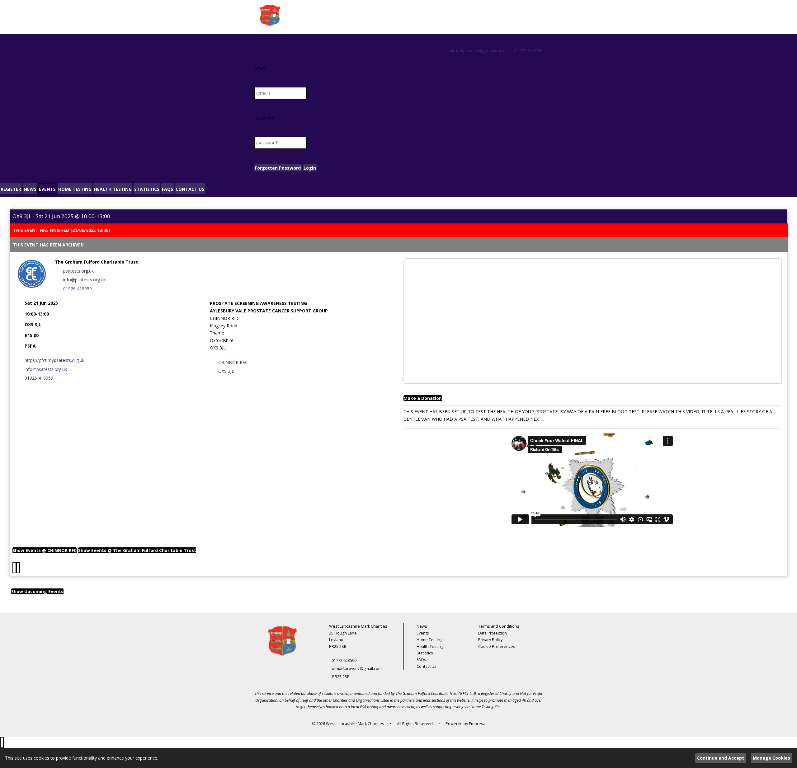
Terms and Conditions (498, 626)
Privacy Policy (490, 639)
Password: (264, 118)
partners (407, 700)
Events (423, 633)
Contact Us (426, 666)
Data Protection (492, 633)
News (422, 626)
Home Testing (429, 639)
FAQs (421, 659)
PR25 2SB (341, 676)
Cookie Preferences (496, 646)
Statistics (425, 653)
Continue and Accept (720, 758)
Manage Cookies (771, 758)
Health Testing (430, 646)
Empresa (477, 723)
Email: (260, 68)
